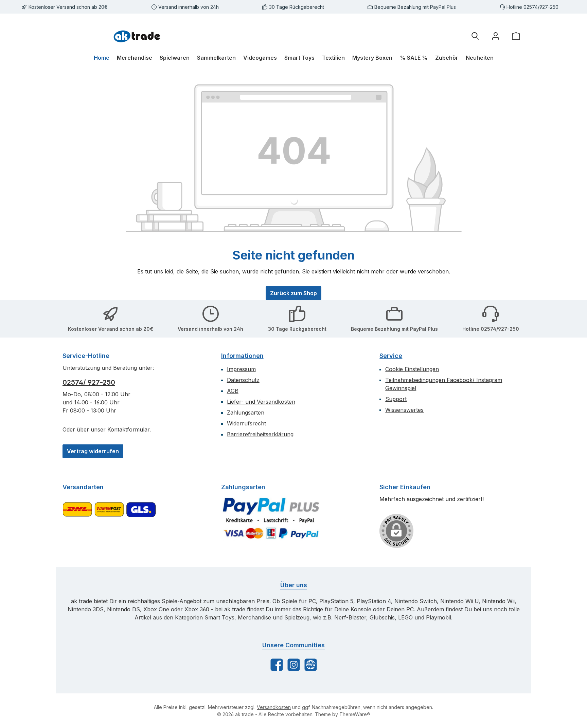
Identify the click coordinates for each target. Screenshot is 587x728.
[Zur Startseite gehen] (137, 35)
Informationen (242, 355)
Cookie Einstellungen (412, 369)
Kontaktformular (128, 429)
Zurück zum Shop (293, 293)
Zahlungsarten (245, 412)
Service (390, 355)
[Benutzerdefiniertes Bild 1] (271, 518)
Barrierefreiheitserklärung (260, 434)
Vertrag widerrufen (93, 451)
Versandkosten (274, 707)
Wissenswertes (404, 409)
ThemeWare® (354, 714)
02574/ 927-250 (89, 382)
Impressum (241, 369)
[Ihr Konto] (495, 36)
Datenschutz (243, 380)
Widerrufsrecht (246, 423)
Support (396, 399)
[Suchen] (475, 36)
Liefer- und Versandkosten (261, 401)
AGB (232, 390)
